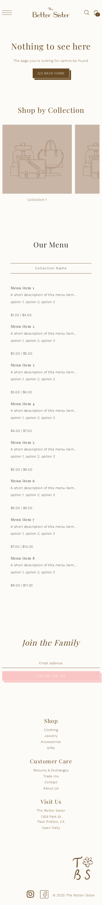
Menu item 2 (23, 326)
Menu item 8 (23, 558)
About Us (51, 788)
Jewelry (51, 736)
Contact (51, 782)
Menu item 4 (23, 403)
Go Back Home (51, 73)
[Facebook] (44, 890)
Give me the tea (51, 676)
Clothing (51, 730)
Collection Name (51, 268)
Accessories (51, 742)
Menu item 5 (23, 442)
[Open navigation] (8, 12)
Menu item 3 (23, 364)
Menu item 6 (23, 480)
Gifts (51, 748)
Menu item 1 (22, 287)
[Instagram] (30, 890)
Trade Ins (51, 776)
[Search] (86, 12)
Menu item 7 (23, 519)
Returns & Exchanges (51, 770)
